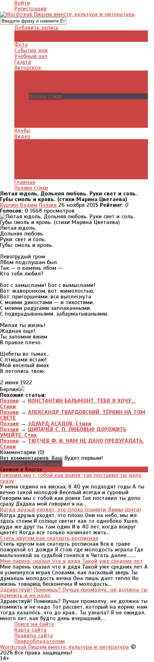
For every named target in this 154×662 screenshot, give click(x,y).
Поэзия (48, 205)
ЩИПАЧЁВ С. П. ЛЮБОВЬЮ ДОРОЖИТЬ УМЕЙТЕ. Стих (63, 432)
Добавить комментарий (31, 463)
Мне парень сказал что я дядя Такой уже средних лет (71, 561)
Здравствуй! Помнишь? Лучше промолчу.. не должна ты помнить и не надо (74, 592)
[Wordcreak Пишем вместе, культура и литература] (67, 14)
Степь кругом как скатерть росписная (49, 538)
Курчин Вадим (18, 205)
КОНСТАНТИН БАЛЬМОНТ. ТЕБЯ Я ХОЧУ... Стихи (67, 403)
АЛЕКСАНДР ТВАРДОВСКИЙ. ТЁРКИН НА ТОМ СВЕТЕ (72, 415)
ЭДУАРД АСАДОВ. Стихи (59, 423)
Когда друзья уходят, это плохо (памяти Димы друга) (70, 509)
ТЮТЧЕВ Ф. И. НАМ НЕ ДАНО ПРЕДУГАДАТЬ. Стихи (72, 443)
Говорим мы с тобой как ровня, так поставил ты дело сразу (70, 478)
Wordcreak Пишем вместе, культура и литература (64, 647)
